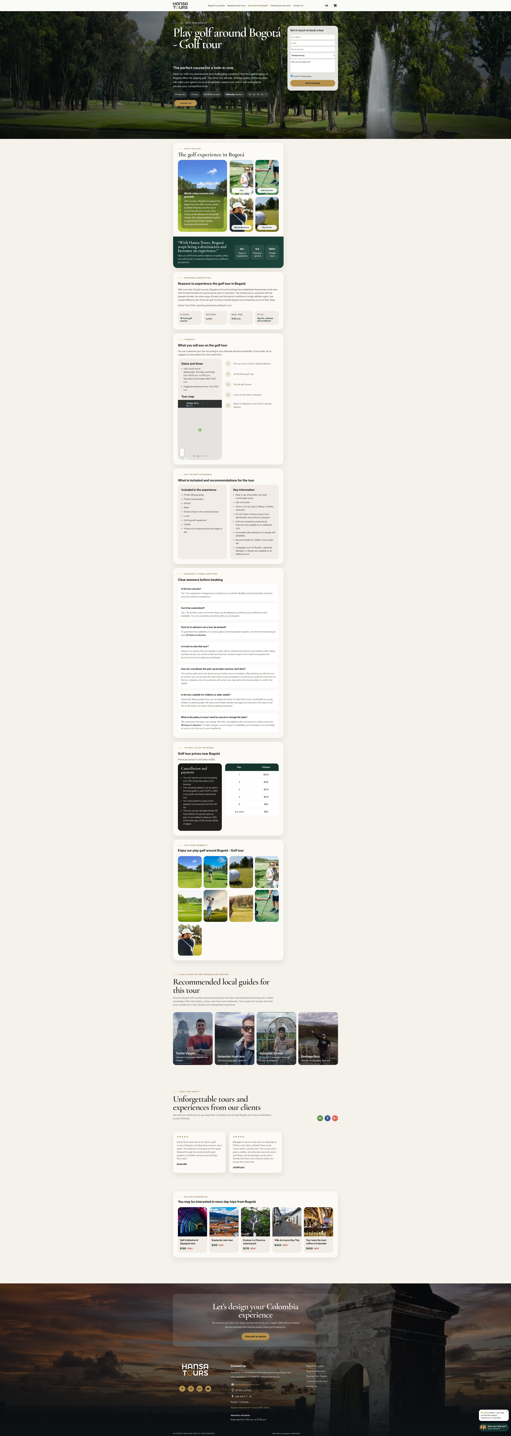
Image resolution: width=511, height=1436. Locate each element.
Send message (313, 83)
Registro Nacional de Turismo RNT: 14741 (250, 1407)
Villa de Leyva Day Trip (287, 1240)
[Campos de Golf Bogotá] (190, 872)
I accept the (302, 76)
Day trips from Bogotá (258, 5)
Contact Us (298, 5)
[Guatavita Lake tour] (224, 1221)
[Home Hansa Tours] (180, 5)
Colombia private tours (280, 5)
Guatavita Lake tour (222, 1240)
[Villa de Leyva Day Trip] (287, 1221)
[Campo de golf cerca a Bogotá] (267, 872)
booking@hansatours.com (246, 1384)
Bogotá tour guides (216, 5)
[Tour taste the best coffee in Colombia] (318, 1221)
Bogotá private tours (236, 5)
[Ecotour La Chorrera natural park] (255, 1221)
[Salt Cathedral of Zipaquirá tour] (192, 1221)
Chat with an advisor (255, 1336)
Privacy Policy (306, 76)
